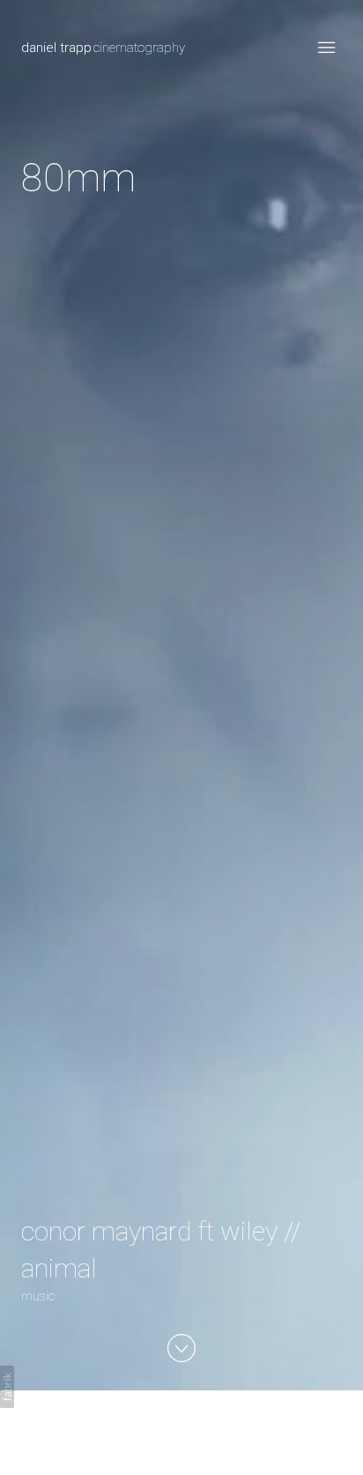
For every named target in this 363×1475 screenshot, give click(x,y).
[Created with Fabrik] (7, 1387)
